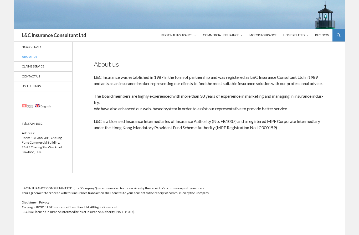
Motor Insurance (262, 35)
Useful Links (31, 86)
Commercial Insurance (221, 35)
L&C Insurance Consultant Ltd (54, 35)
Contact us (31, 76)
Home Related (294, 35)
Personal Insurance (176, 35)
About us (29, 56)
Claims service (33, 66)
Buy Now (322, 35)
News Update (31, 46)
